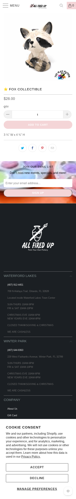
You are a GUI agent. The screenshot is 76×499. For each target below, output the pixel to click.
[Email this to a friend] (52, 148)
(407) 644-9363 (15, 350)
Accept (37, 467)
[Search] (62, 5)
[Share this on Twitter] (22, 148)
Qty (6, 106)
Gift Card (12, 415)
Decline (37, 478)
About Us (12, 408)
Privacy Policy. (30, 456)
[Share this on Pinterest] (42, 148)
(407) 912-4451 (15, 284)
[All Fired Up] (38, 5)
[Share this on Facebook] (32, 148)
